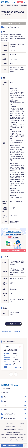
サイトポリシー (6, 423)
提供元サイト (13, 324)
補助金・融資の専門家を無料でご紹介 (12, 446)
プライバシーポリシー (14, 423)
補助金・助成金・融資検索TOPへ (13, 331)
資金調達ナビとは (8, 388)
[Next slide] (16, 374)
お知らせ (5, 392)
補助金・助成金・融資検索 (12, 5)
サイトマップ (18, 426)
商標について (20, 429)
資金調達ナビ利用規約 (10, 426)
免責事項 (22, 423)
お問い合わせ (9, 432)
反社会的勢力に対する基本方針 (10, 429)
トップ (2, 5)
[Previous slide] (11, 374)
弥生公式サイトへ (16, 432)
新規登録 (20, 2)
